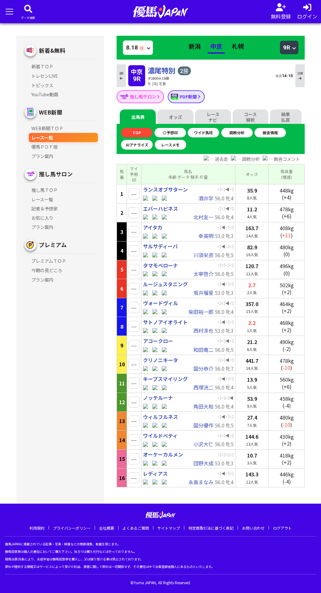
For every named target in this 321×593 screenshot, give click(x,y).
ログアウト (282, 528)
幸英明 (205, 236)
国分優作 (203, 425)
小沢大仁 (203, 444)
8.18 (134, 47)
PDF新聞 (189, 96)
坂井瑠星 (203, 292)
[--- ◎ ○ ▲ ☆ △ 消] (134, 194)
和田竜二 (203, 349)
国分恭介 (203, 368)
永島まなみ (200, 482)
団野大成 (203, 463)
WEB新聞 (50, 112)
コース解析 (250, 117)
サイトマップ (168, 528)
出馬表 (138, 117)
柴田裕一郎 (200, 311)
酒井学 (205, 198)
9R (286, 47)
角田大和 (203, 406)
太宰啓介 (203, 274)
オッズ (175, 117)
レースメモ (170, 144)
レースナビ (213, 117)
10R (300, 73)
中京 (216, 46)
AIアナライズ (137, 144)
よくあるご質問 (136, 528)
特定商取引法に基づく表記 (211, 528)
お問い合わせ (253, 528)
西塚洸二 (203, 387)
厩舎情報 (270, 132)
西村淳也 (203, 330)
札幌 (238, 46)
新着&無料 (52, 50)
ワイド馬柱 (203, 132)
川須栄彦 (203, 255)
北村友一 (203, 217)
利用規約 (37, 528)
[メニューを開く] (9, 11)
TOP (137, 132)
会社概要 (106, 528)
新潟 (195, 46)
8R (121, 73)
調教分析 (237, 132)
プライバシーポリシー (72, 528)
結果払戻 (285, 117)
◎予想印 (170, 132)
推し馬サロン (143, 96)
